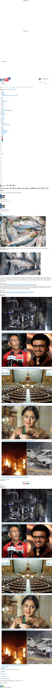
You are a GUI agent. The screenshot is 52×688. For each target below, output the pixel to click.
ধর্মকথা (2, 104)
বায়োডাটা (3, 112)
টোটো (14, 95)
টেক (12, 95)
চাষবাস (2, 115)
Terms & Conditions (5, 678)
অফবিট (2, 103)
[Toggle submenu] (0, 160)
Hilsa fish (6, 479)
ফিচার (2, 127)
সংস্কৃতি (8, 110)
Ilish (9, 479)
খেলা (16, 87)
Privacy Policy (4, 676)
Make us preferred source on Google (7, 215)
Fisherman (2, 479)
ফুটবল (4, 101)
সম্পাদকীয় (3, 123)
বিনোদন (20, 87)
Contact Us (4, 673)
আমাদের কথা (3, 124)
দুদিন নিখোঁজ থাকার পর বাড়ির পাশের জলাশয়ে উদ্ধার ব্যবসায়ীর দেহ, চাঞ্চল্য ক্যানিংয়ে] (21, 284)
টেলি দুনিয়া (10, 110)
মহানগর (3, 87)
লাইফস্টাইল (24, 87)
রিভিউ (5, 110)
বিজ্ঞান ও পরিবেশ (4, 114)
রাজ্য (5, 87)
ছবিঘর (28, 87)
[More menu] (51, 87)
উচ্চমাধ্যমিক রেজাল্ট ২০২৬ (5, 131)
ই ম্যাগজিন (3, 118)
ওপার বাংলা (3, 106)
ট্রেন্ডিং (2, 119)
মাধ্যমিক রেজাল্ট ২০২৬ (4, 130)
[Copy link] (1, 203)
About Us (3, 671)
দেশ (7, 87)
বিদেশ (10, 87)
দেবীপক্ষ (3, 129)
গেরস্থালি (16, 95)
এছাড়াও (1, 182)
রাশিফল (30, 87)
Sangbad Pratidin (5, 666)
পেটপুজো (10, 95)
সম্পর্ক (6, 95)
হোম (2, 90)
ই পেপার (3, 117)
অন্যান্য (6, 101)
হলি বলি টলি (3, 110)
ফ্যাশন (8, 95)
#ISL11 (3, 91)
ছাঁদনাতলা (3, 134)
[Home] (5, 79)
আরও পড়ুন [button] (1, 484)
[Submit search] (45, 84)
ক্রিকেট (3, 101)
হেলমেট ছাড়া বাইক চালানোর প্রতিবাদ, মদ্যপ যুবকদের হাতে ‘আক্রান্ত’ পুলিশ (19, 292)
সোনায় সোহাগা (3, 132)
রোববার (2, 126)
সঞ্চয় (32, 87)
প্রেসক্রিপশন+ (13, 87)
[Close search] (39, 80)
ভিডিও (2, 122)
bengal (3, 668)
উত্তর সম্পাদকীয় (7, 124)
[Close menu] (0, 143)
